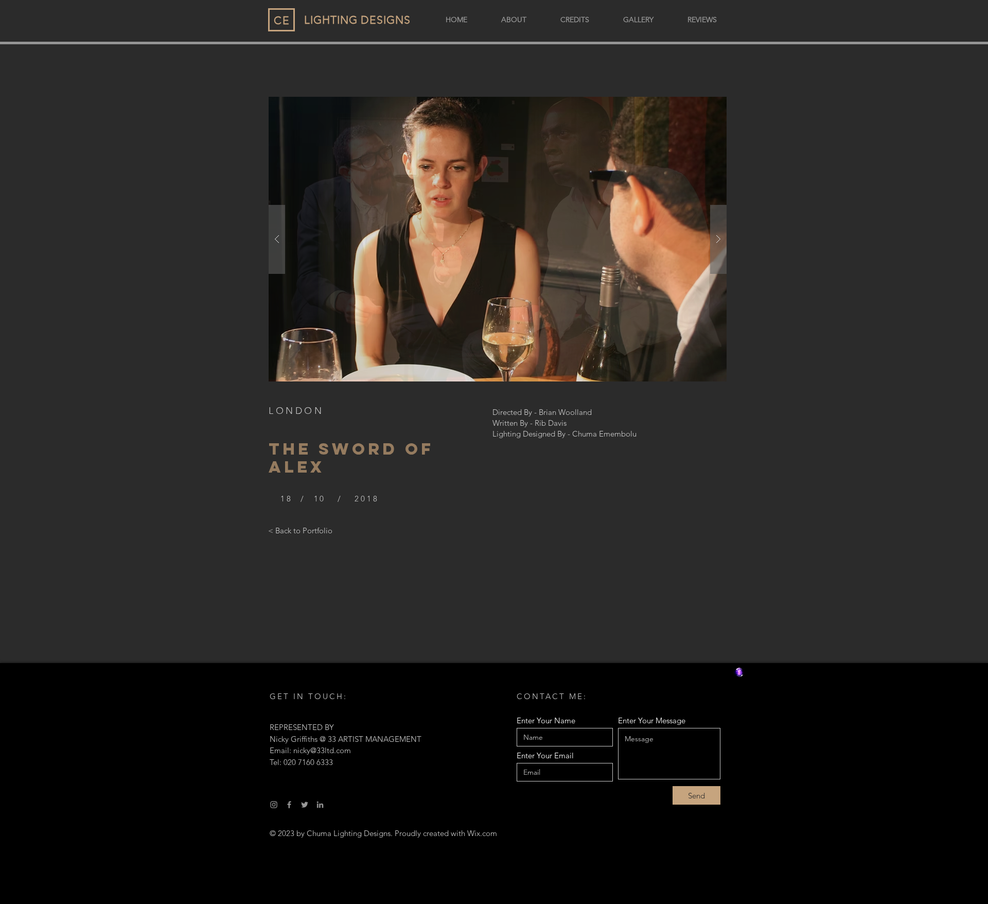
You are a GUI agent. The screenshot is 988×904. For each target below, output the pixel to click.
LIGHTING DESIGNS (357, 19)
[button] (498, 239)
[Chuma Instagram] (273, 804)
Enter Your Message (651, 720)
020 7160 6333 (308, 762)
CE (282, 20)
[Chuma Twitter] (304, 804)
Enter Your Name (546, 720)
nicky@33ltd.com (322, 750)
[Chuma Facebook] (289, 804)
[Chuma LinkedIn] (320, 804)
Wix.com (482, 833)
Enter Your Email (545, 755)
